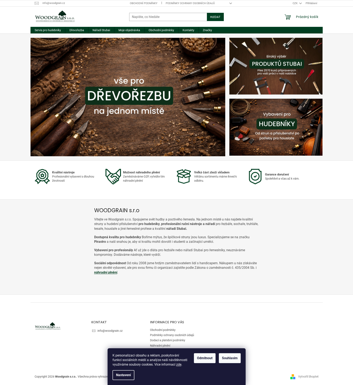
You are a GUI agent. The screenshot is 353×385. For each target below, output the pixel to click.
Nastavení (123, 375)
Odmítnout (204, 358)
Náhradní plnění (160, 345)
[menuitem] (47, 30)
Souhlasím (230, 358)
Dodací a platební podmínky (167, 340)
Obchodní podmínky (143, 3)
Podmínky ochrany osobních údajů (190, 3)
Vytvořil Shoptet (308, 376)
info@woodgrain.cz (110, 330)
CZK (295, 3)
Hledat (215, 17)
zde (178, 364)
